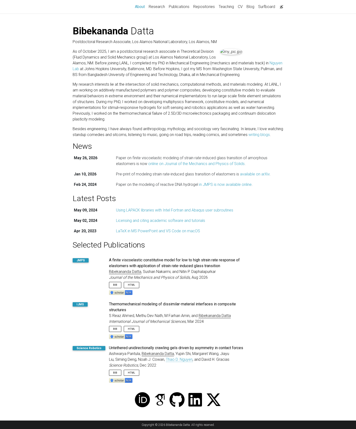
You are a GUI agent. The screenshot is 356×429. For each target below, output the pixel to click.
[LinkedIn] (195, 400)
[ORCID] (142, 400)
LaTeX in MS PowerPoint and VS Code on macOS (158, 231)
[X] (213, 400)
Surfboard (266, 6)
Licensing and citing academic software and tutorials (160, 220)
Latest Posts (94, 198)
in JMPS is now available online (225, 184)
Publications (179, 6)
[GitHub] (177, 400)
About (141, 6)
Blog (250, 6)
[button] (120, 292)
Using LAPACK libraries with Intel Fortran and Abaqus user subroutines (174, 210)
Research (157, 6)
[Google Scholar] (160, 400)
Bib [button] (115, 284)
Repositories (204, 6)
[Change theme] (280, 5)
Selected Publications (109, 244)
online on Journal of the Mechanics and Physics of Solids (196, 163)
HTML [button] (131, 284)
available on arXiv (255, 174)
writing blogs (259, 134)
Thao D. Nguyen (179, 359)
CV (240, 6)
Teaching (226, 6)
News (82, 146)
